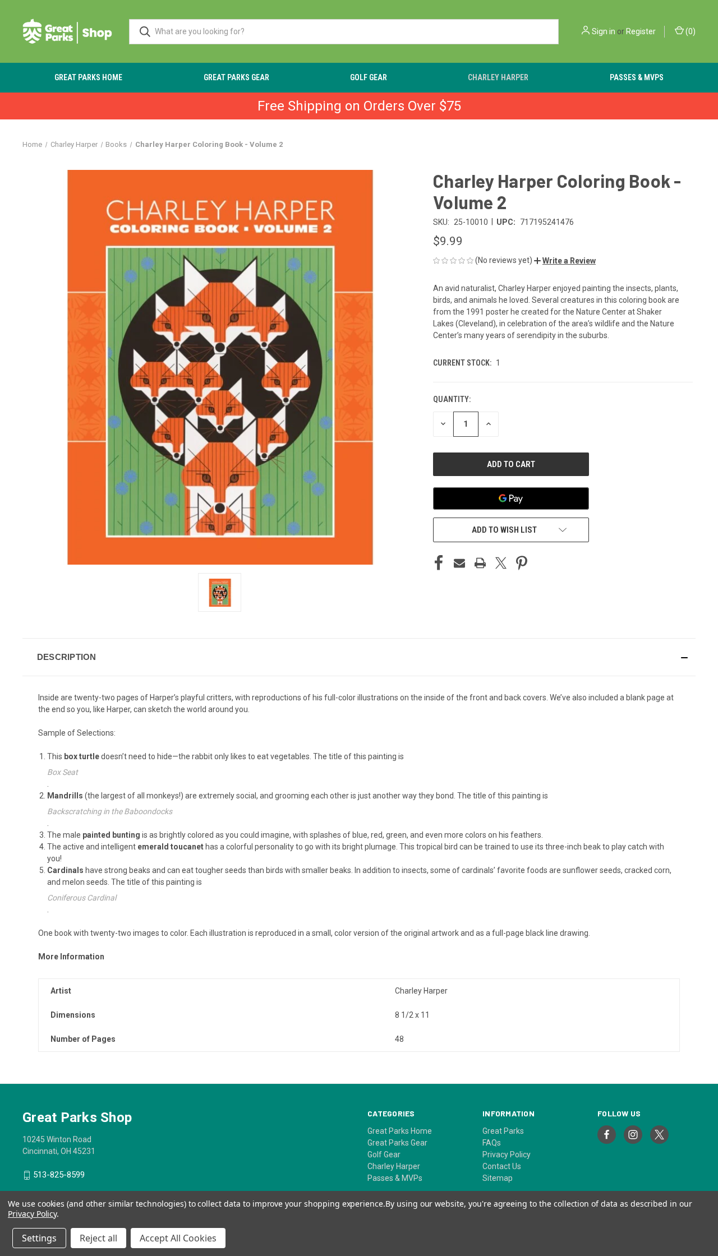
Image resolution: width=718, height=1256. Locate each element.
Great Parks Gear (236, 77)
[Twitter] (501, 563)
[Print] (480, 563)
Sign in (603, 31)
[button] (565, 260)
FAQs (491, 1142)
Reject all (98, 1238)
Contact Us (501, 1166)
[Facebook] (438, 563)
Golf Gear (368, 77)
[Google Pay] (511, 498)
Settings (39, 1238)
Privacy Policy (506, 1154)
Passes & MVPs (637, 77)
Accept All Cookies (178, 1238)
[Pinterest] (521, 563)
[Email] (459, 563)
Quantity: (452, 399)
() (690, 31)
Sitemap (497, 1178)
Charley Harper (498, 77)
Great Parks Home (88, 77)
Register (641, 31)
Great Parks (503, 1130)
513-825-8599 (59, 1175)
